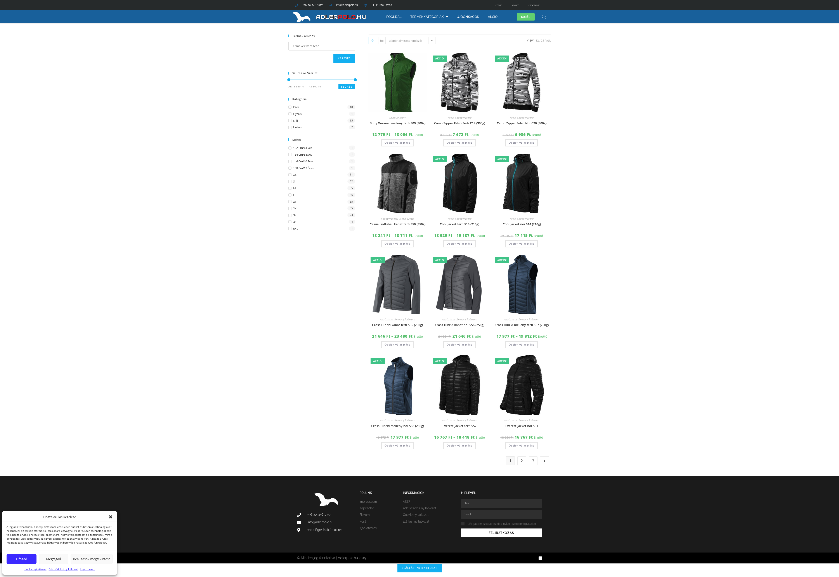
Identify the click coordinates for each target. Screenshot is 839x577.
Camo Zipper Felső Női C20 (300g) (521, 123)
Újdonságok (468, 17)
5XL (295, 229)
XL (294, 202)
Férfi (296, 107)
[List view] (382, 40)
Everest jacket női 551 (521, 426)
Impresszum (87, 569)
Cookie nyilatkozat (35, 569)
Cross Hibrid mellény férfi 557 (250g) (522, 325)
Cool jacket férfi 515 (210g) (459, 224)
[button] (110, 517)
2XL (295, 208)
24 (542, 40)
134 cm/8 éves (302, 154)
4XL (295, 222)
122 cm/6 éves (302, 148)
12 (537, 40)
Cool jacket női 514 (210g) (522, 224)
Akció (493, 17)
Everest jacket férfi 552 (459, 426)
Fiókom (514, 5)
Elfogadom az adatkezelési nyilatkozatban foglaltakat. (502, 523)
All (548, 40)
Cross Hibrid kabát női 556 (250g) (459, 325)
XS (294, 175)
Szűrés (346, 87)
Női (295, 121)
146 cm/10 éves (303, 161)
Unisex (297, 127)
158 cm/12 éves (303, 168)
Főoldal (394, 17)
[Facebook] (540, 558)
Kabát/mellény (397, 118)
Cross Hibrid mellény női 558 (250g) (397, 426)
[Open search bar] (544, 17)
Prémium (410, 319)
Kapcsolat (534, 5)
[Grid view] (372, 40)
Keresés (344, 58)
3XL (295, 215)
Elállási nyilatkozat (419, 568)
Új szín (402, 219)
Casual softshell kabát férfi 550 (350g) (397, 224)
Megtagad (53, 559)
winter (410, 219)
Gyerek (297, 114)
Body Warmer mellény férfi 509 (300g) (397, 123)
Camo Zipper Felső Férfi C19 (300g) (459, 123)
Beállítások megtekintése (91, 559)
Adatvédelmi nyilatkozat (63, 569)
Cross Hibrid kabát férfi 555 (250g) (397, 325)
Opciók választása (398, 142)
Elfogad (21, 559)
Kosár (498, 5)
